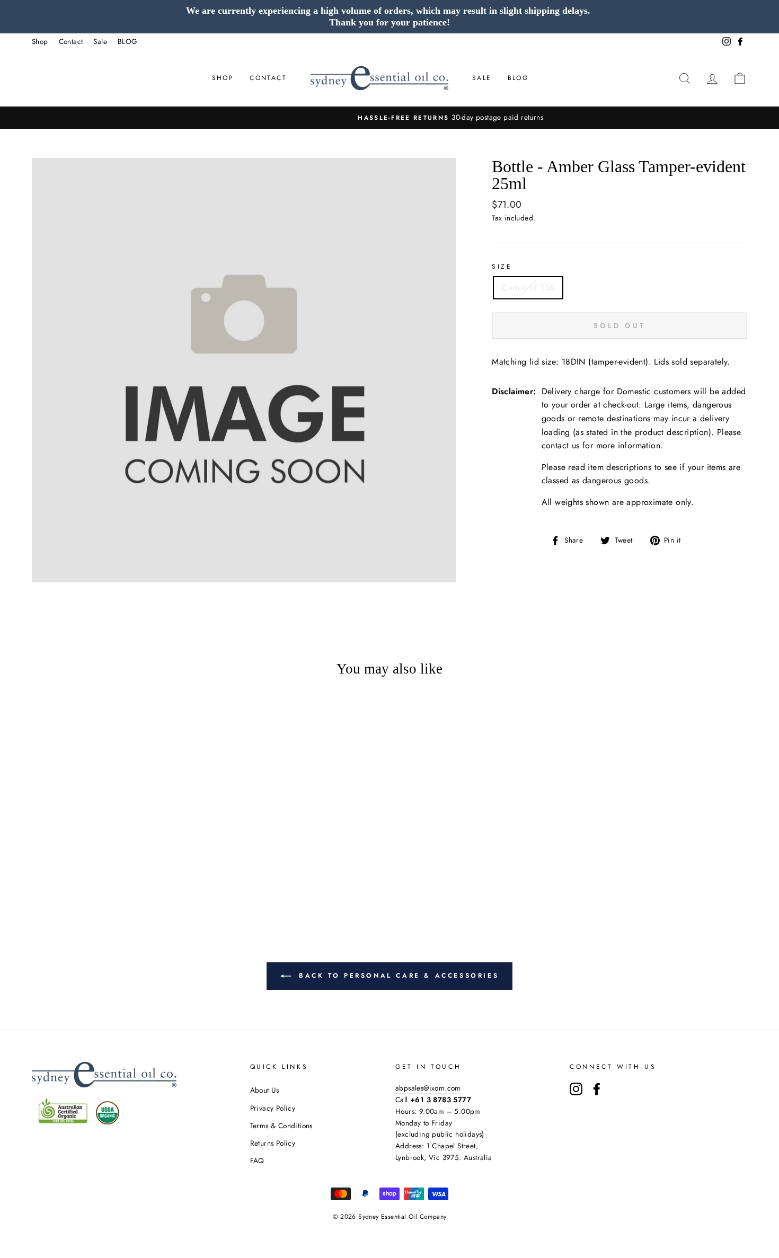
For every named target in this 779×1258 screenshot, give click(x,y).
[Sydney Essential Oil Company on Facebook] (596, 1089)
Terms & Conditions (281, 1125)
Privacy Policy (273, 1108)
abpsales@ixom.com (428, 1088)
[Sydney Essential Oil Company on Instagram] (576, 1089)
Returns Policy (273, 1143)
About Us (264, 1090)
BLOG (128, 41)
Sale (100, 41)
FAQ (257, 1160)
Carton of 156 (528, 287)
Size (502, 266)
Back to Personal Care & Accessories (397, 975)
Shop (40, 41)
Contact (71, 41)
